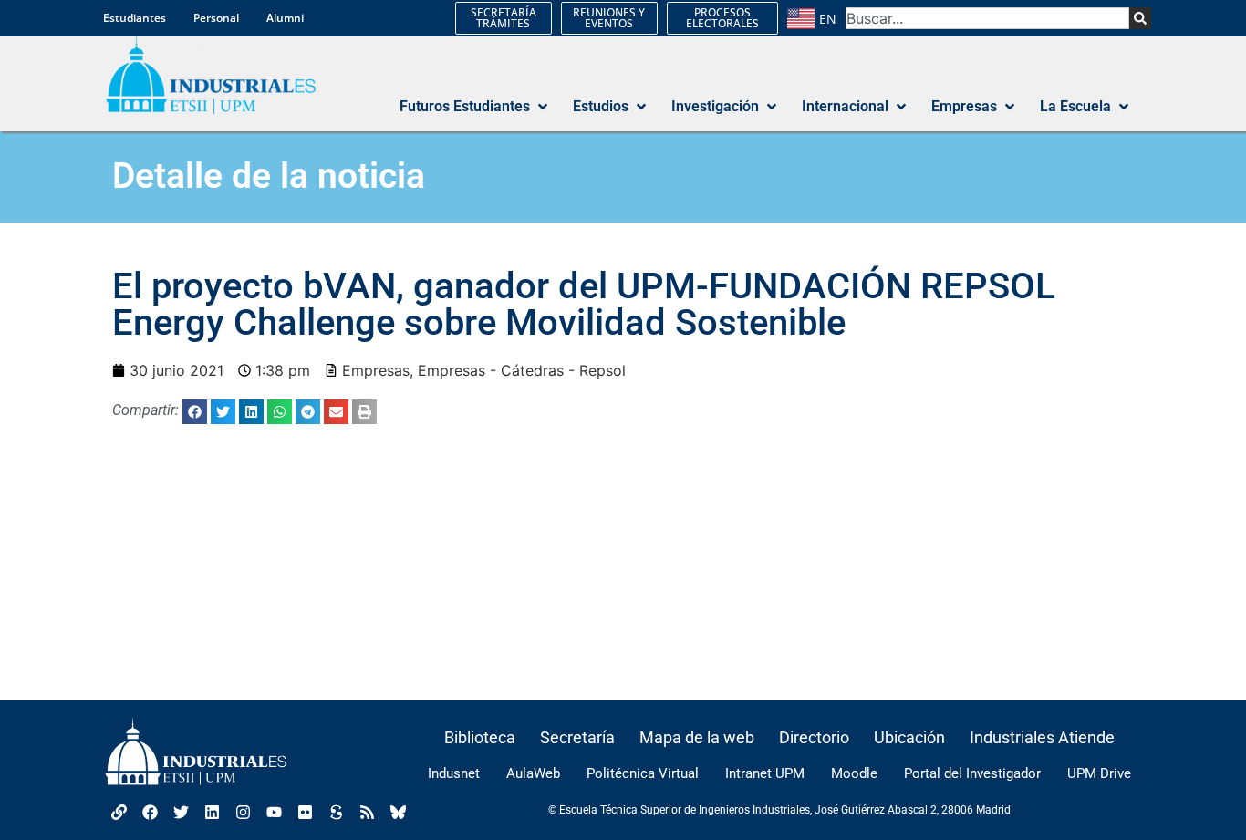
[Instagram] (242, 811)
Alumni (285, 18)
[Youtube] (273, 811)
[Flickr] (304, 811)
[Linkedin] (211, 811)
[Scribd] (335, 811)
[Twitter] (180, 811)
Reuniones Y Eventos (609, 18)
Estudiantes (134, 18)
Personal (216, 18)
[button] (475, 107)
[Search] (1140, 18)
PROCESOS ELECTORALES (722, 18)
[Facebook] (149, 811)
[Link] (118, 811)
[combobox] (987, 18)
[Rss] (366, 811)
